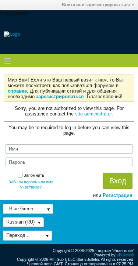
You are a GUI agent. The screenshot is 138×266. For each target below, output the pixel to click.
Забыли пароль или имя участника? (30, 184)
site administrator (93, 114)
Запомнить (34, 175)
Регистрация (117, 195)
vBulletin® (125, 255)
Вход (117, 181)
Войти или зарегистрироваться (96, 4)
